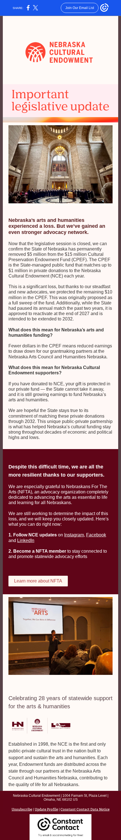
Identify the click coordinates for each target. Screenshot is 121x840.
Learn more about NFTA (38, 581)
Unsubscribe (22, 809)
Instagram (74, 534)
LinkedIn (25, 540)
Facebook (96, 534)
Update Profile (46, 809)
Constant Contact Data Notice (84, 809)
